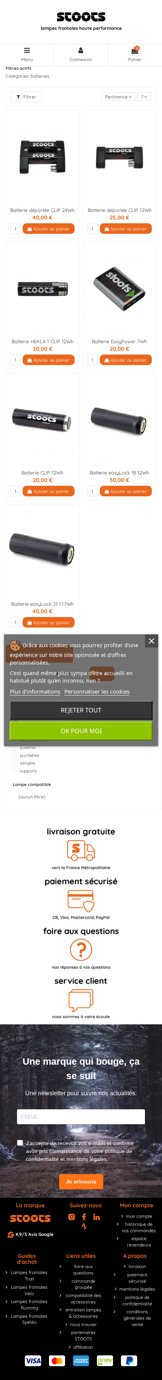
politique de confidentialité (137, 1300)
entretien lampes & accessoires (83, 1313)
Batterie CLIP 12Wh (42, 473)
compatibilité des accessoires (83, 1299)
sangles (27, 763)
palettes (28, 747)
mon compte (139, 1216)
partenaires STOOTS (83, 1335)
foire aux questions (83, 1269)
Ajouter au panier (51, 229)
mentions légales (137, 1289)
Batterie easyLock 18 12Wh (119, 473)
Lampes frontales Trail (29, 1275)
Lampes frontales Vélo (29, 1290)
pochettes (29, 755)
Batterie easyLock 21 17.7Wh (42, 604)
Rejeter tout (81, 710)
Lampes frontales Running (29, 1305)
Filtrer (29, 97)
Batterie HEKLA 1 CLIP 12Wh (42, 341)
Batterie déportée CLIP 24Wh (42, 210)
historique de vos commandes (139, 1227)
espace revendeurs (139, 1242)
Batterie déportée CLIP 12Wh (119, 210)
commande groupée (83, 1284)
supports (28, 771)
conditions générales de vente (137, 1318)
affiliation (83, 1347)
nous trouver (83, 1324)
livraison (137, 1266)
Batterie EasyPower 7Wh (119, 341)
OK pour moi (81, 731)
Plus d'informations (35, 691)
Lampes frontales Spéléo (29, 1319)
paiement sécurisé (137, 1278)
